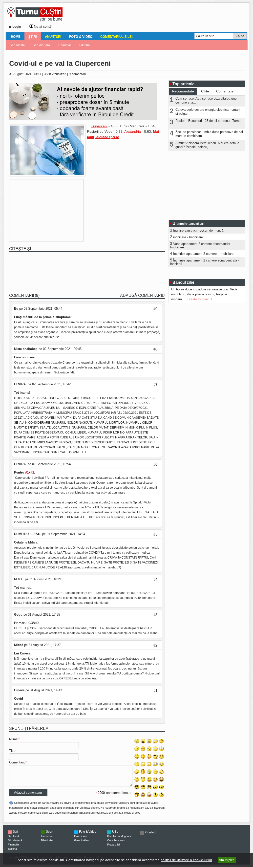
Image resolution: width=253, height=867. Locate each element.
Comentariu (17, 762)
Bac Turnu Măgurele (119, 836)
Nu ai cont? (43, 26)
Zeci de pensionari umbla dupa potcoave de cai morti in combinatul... (209, 134)
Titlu (12, 751)
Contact (150, 832)
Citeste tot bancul (199, 299)
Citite (205, 91)
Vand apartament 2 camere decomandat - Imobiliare (201, 245)
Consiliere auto (116, 840)
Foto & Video (80, 37)
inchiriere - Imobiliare (188, 237)
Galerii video (81, 840)
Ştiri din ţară (41, 45)
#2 (32, 472)
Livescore (47, 836)
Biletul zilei (47, 840)
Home (16, 37)
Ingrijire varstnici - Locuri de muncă (198, 230)
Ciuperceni (99, 126)
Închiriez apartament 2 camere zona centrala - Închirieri (204, 262)
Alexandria (132, 131)
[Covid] (47, 175)
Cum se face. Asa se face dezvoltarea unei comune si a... (206, 100)
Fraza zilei (113, 844)
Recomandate (183, 91)
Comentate (224, 91)
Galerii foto (80, 836)
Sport (49, 831)
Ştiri (32, 37)
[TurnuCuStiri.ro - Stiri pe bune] (35, 21)
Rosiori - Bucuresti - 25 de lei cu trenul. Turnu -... (207, 123)
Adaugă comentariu (142, 295)
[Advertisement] (154, 18)
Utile (115, 831)
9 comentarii (77, 74)
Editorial (84, 45)
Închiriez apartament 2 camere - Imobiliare (203, 254)
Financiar (64, 45)
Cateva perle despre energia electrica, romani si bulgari (207, 111)
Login (16, 26)
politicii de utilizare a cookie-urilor (186, 860)
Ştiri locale (17, 45)
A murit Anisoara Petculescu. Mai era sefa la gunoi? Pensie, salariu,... (207, 145)
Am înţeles (226, 860)
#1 (27, 472)
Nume (13, 739)
